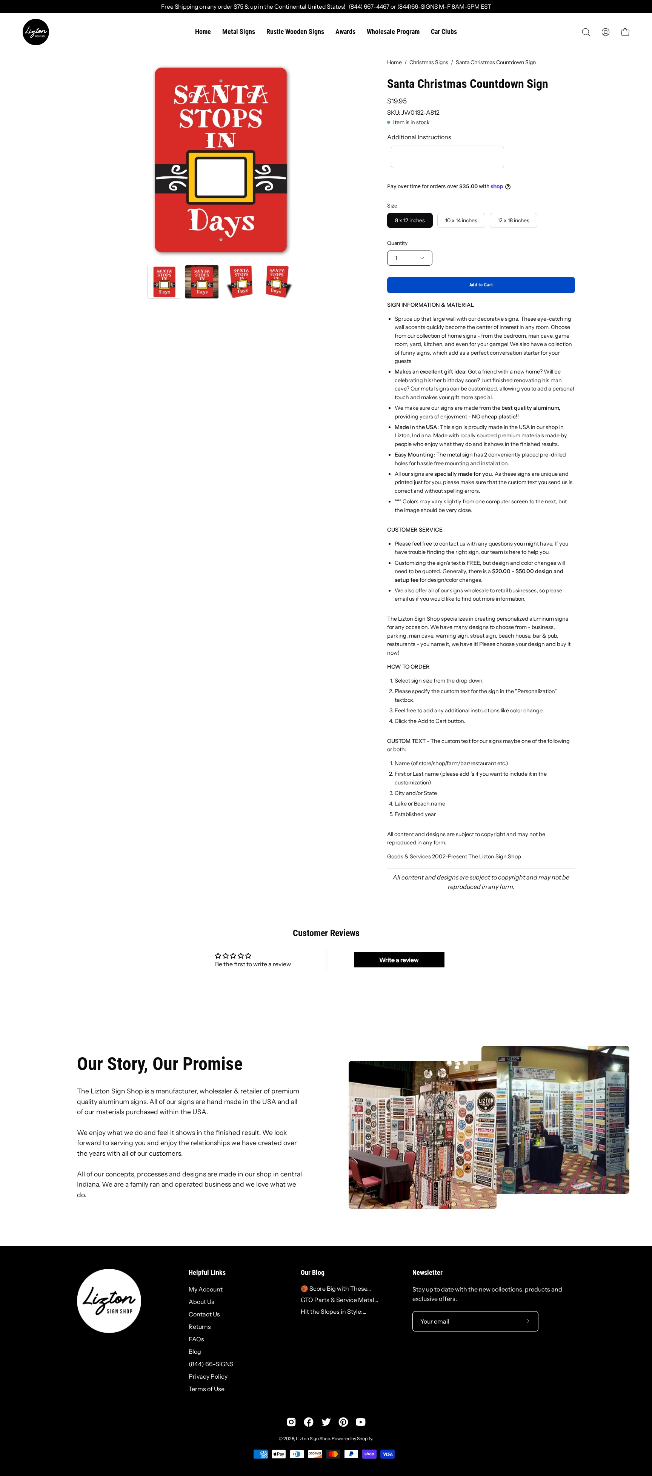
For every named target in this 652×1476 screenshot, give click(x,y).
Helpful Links (207, 1272)
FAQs (196, 1339)
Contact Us (204, 1314)
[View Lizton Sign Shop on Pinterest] (343, 1422)
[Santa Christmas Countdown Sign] (164, 282)
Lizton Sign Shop (313, 1438)
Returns (200, 1326)
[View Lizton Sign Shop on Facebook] (308, 1422)
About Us (201, 1301)
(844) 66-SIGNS (211, 1364)
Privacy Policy (208, 1376)
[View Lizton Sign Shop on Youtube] (360, 1422)
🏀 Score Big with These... (336, 1288)
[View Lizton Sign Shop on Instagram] (291, 1422)
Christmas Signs (428, 62)
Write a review (399, 960)
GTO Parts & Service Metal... (339, 1300)
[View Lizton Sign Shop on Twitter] (326, 1422)
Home (394, 62)
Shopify (364, 1438)
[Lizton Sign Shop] (36, 32)
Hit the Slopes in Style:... (333, 1311)
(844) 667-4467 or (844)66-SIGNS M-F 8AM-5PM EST (418, 6)
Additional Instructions (419, 137)
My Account (206, 1289)
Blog (195, 1351)
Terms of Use (207, 1389)
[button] (586, 32)
